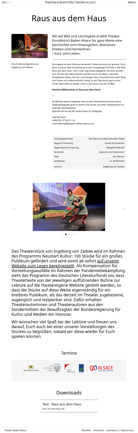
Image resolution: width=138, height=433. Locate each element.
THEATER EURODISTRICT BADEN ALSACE (70, 2)
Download (99, 430)
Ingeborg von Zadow (113, 166)
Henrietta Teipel (116, 138)
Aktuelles (86, 430)
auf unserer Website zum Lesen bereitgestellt (65, 263)
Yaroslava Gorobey (98, 138)
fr (9, 2)
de (4, 2)
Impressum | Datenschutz (120, 430)
